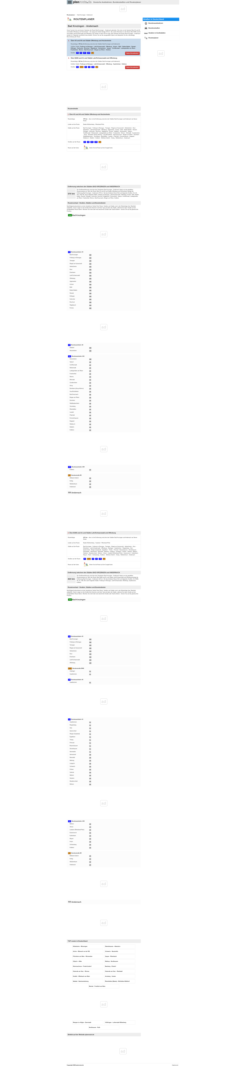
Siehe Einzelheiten (132, 53)
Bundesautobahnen (155, 23)
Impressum (175, 1065)
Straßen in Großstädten (156, 33)
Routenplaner (153, 38)
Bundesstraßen (154, 28)
